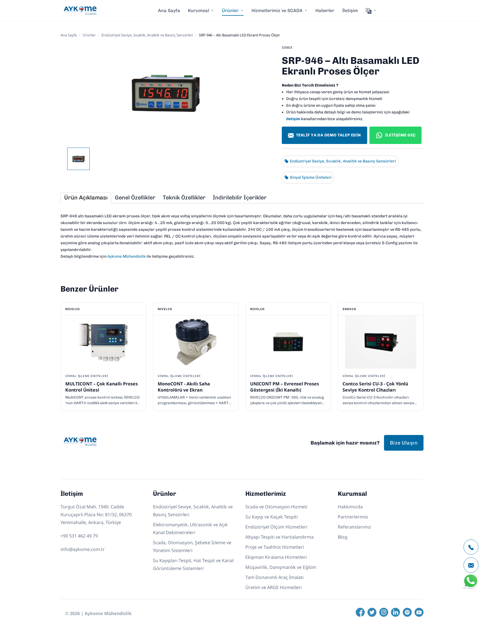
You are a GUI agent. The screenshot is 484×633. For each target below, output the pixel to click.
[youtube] (419, 612)
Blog (342, 537)
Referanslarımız (354, 527)
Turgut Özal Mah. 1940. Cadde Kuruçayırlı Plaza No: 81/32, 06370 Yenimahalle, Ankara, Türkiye (96, 514)
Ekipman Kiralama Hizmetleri (276, 557)
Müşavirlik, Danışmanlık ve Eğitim (280, 567)
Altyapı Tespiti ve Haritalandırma (279, 537)
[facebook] (360, 612)
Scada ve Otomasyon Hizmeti (276, 507)
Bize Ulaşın (404, 443)
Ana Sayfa (169, 10)
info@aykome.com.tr (83, 549)
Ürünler (89, 35)
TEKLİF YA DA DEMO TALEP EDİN (328, 135)
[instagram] (383, 612)
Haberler (324, 10)
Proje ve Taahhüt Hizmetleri (274, 547)
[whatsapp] (470, 587)
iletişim (293, 119)
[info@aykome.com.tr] (471, 565)
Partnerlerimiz (353, 517)
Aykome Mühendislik (126, 256)
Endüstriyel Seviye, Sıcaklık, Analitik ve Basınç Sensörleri (147, 35)
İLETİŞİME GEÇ (400, 135)
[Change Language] (371, 10)
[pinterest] (407, 612)
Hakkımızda (350, 507)
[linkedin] (395, 612)
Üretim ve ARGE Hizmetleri (273, 587)
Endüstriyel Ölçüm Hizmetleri (276, 527)
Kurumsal (198, 10)
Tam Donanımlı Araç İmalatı (274, 577)
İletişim (350, 10)
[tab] (86, 197)
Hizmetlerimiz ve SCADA (277, 10)
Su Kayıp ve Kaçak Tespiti (271, 517)
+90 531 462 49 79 (79, 536)
